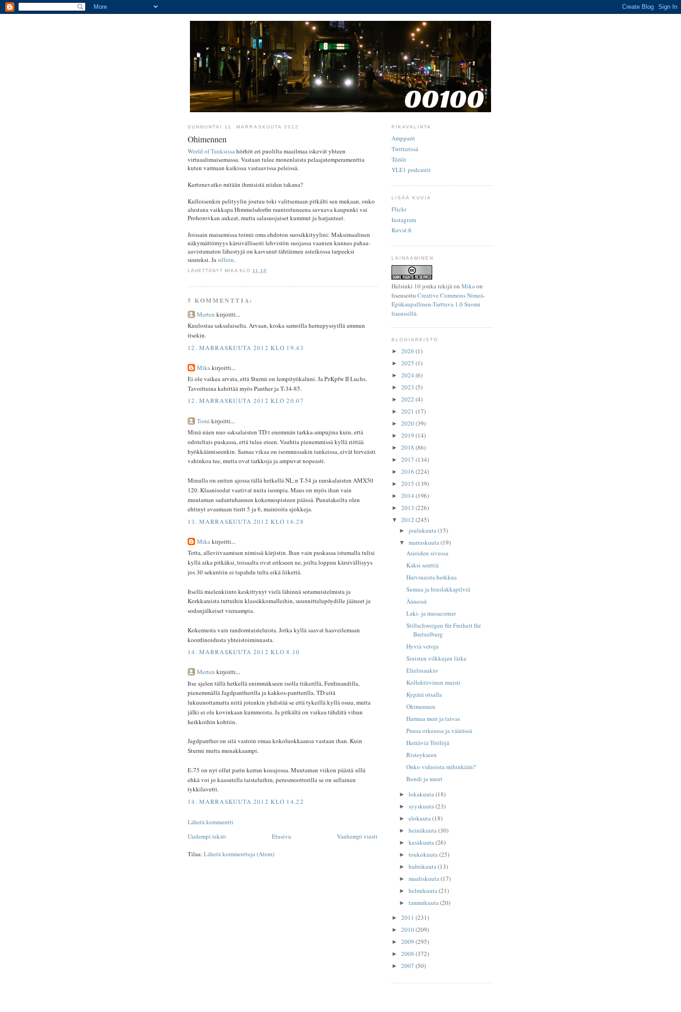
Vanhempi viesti (357, 836)
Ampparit (403, 138)
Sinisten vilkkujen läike (436, 658)
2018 (408, 447)
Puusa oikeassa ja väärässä (439, 730)
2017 (408, 459)
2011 (408, 917)
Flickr (398, 209)
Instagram (403, 220)
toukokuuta (424, 854)
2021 (408, 411)
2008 (408, 953)
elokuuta (420, 818)
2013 (408, 507)
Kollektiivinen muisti (433, 682)
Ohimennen (420, 706)
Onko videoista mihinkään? (441, 767)
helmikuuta (424, 890)
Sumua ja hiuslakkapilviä (438, 589)
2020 (408, 423)
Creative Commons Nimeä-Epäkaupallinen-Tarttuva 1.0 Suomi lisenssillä (438, 304)
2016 (408, 471)
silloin (226, 259)
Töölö (398, 159)
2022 (408, 399)
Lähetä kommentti (210, 822)
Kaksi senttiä (422, 565)
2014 (408, 495)
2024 (408, 375)
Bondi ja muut (424, 779)
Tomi (203, 421)
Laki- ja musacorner (431, 613)
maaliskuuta (425, 878)
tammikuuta (424, 902)
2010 (408, 929)
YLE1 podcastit (411, 169)
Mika (203, 367)
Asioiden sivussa (427, 553)
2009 (408, 941)
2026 (408, 351)
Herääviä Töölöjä (427, 742)
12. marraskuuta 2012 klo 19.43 (246, 348)
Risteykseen (421, 755)
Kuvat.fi (401, 230)
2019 (408, 435)
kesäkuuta (422, 842)
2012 (408, 520)
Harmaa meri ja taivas (433, 718)
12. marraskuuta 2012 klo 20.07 (246, 400)
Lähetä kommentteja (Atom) (239, 854)
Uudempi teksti (207, 836)
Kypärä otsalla (424, 694)
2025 (408, 363)
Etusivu (281, 836)
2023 (408, 387)
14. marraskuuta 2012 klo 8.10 (244, 652)
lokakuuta (422, 794)
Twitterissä (404, 149)
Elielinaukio (422, 670)
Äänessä (416, 601)
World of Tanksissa (211, 151)
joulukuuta (423, 530)
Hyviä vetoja (422, 646)
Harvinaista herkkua (431, 577)
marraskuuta (425, 542)
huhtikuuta (423, 866)
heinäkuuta (423, 830)
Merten (206, 314)
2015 (408, 483)
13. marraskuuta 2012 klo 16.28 (246, 521)
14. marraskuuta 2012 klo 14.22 (246, 801)
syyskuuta (422, 806)
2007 (408, 965)
